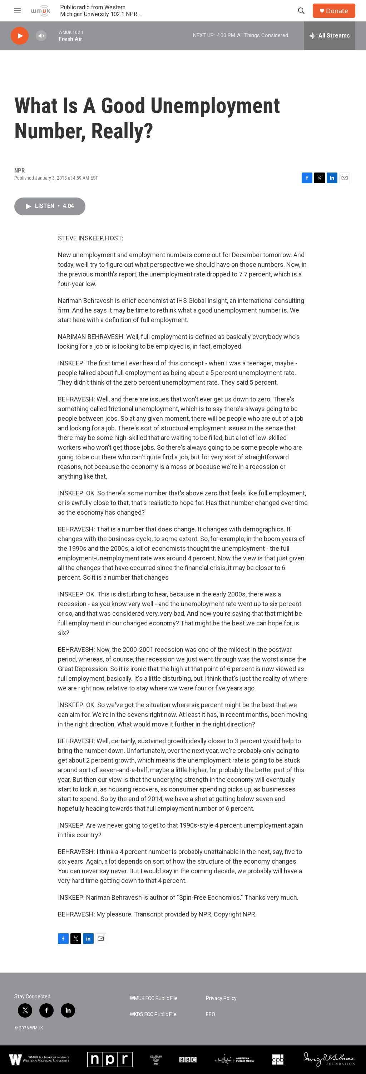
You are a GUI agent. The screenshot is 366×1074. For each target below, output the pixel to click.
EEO (210, 1014)
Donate (337, 11)
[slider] (52, 35)
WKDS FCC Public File (153, 1014)
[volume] (41, 36)
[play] (19, 36)
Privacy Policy (221, 998)
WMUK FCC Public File (154, 998)
